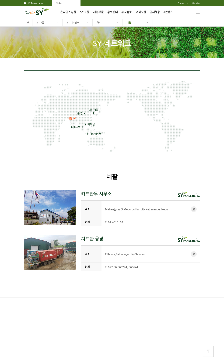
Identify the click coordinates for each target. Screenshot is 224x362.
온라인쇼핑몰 (68, 12)
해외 (99, 22)
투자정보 (126, 12)
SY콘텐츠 (167, 12)
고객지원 (140, 12)
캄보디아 (76, 127)
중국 (79, 113)
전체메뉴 (197, 12)
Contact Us (183, 3)
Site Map (195, 3)
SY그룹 (84, 12)
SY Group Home (36, 3)
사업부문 (98, 12)
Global (59, 3)
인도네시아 (95, 133)
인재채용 (154, 12)
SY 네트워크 (73, 22)
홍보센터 (112, 12)
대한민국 (93, 110)
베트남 (91, 124)
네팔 (129, 22)
